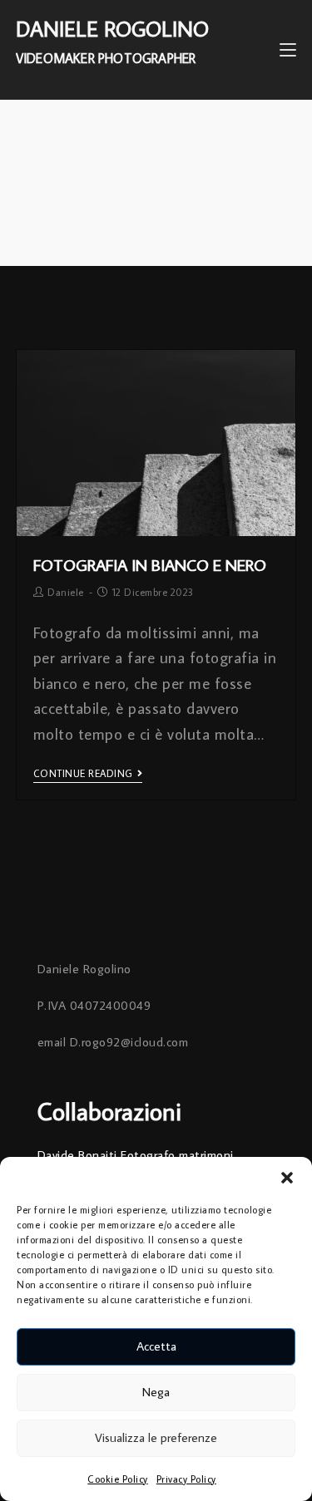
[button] (287, 1177)
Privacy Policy (186, 1479)
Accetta (156, 1346)
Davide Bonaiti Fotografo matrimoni (135, 1155)
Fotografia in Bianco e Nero (149, 564)
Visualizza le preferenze (156, 1437)
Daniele (65, 592)
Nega (156, 1392)
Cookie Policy (117, 1479)
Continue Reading (83, 774)
